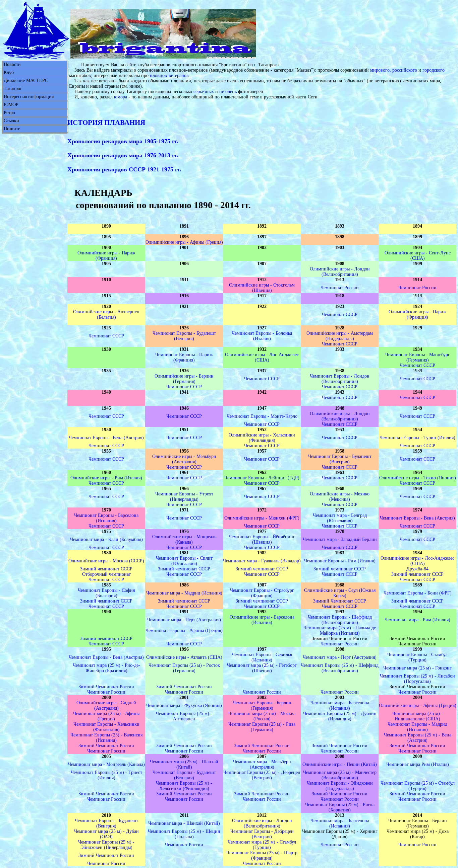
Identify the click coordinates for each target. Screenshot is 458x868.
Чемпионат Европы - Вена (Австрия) (106, 437)
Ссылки (11, 120)
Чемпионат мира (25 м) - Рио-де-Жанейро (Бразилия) (106, 668)
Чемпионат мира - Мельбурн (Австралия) (262, 764)
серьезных (203, 91)
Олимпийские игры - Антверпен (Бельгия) (106, 314)
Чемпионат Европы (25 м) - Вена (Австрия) (417, 737)
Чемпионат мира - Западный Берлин (340, 539)
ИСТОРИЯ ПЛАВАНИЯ (106, 123)
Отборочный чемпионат (106, 574)
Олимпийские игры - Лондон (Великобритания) (340, 271)
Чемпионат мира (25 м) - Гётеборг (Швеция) (262, 668)
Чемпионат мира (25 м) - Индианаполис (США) (417, 716)
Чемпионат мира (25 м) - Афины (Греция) (106, 716)
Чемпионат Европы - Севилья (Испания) (262, 657)
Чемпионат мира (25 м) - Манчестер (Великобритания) (340, 775)
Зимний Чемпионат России (106, 686)
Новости (12, 64)
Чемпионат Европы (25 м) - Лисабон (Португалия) (417, 679)
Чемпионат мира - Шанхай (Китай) (184, 823)
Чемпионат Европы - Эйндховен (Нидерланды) (340, 786)
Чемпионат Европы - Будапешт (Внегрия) (339, 459)
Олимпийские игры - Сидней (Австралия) (106, 705)
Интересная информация (29, 96)
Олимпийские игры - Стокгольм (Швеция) (262, 288)
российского (404, 70)
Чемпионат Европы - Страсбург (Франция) (262, 593)
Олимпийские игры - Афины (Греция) (184, 242)
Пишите (12, 128)
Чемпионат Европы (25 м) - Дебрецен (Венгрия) (261, 775)
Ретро (9, 112)
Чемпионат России (340, 287)
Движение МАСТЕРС (26, 80)
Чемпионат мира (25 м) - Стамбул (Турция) (262, 845)
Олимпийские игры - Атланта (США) (184, 657)
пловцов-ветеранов (169, 75)
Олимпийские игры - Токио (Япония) (417, 477)
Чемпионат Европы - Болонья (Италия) (262, 336)
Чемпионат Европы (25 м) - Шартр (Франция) (261, 855)
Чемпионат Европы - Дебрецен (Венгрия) (262, 834)
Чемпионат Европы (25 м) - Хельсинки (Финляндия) (184, 786)
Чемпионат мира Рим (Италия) (417, 764)
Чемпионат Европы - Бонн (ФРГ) (418, 593)
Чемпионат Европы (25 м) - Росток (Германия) (184, 668)
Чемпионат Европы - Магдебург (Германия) (417, 357)
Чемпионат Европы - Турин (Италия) (417, 437)
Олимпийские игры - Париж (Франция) (106, 255)
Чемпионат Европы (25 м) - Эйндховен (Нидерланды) (106, 845)
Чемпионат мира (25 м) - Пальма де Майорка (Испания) (339, 630)
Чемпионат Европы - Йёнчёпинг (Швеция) (262, 539)
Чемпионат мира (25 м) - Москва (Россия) (261, 716)
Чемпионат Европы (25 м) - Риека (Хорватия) (340, 807)
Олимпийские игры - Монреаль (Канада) (184, 539)
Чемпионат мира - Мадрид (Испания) (184, 593)
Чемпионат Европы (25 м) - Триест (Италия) (106, 775)
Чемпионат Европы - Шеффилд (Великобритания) (340, 620)
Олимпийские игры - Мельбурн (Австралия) (184, 459)
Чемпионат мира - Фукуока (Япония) (184, 705)
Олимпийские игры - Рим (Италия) (106, 477)
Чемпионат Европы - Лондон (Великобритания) (339, 379)
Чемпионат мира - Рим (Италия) (417, 619)
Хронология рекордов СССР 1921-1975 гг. (124, 169)
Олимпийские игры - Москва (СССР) (106, 560)
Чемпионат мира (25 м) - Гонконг (417, 667)
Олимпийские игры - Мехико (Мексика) (339, 496)
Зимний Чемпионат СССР (339, 601)
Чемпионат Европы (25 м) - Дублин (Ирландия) (340, 716)
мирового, (380, 70)
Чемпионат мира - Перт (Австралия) (184, 619)
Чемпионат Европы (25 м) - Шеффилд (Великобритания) (340, 668)
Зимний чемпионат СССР (106, 568)
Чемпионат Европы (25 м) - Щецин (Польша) (184, 834)
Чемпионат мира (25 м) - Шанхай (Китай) (184, 764)
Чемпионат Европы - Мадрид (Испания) (417, 727)
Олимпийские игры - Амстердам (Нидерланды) (339, 336)
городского (433, 70)
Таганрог (13, 88)
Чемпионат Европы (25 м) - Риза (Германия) (261, 727)
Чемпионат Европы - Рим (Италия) (340, 560)
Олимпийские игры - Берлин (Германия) (184, 379)
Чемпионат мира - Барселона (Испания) (339, 705)
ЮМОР (11, 104)
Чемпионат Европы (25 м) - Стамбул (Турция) (418, 786)
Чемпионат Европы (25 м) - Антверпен (184, 716)
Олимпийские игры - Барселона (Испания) (262, 620)
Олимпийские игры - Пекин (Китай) (339, 764)
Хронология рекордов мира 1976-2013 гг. (122, 155)
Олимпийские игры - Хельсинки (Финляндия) (262, 437)
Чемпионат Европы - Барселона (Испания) (106, 518)
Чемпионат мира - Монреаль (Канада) (106, 764)
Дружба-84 (417, 568)
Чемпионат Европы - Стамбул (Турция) (417, 657)
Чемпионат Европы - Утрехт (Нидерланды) (184, 496)
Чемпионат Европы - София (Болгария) (106, 593)
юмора (120, 96)
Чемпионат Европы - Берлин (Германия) (262, 705)
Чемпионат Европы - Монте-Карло (262, 416)
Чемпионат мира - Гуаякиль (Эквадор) (262, 560)
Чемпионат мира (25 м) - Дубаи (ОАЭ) (106, 834)
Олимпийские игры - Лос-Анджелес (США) (262, 357)
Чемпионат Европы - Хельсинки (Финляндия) (106, 727)
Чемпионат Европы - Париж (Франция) (184, 357)
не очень (228, 91)
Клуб (9, 72)
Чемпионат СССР (339, 314)
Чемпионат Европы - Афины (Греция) (184, 630)
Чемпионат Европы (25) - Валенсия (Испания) (106, 737)
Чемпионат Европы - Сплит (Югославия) (184, 561)
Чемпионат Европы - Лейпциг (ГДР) (261, 477)
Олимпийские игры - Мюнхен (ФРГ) (261, 518)
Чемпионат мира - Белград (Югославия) (340, 518)
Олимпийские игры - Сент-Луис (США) (418, 255)
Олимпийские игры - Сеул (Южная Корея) (340, 593)
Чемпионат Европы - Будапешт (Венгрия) (184, 336)
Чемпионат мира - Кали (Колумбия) (106, 539)
